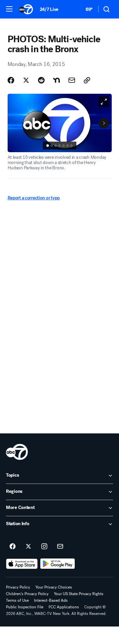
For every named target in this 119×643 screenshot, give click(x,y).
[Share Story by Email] (71, 80)
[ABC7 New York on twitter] (28, 546)
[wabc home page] (17, 452)
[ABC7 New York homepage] (26, 9)
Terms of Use (17, 600)
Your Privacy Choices (53, 587)
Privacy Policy (18, 587)
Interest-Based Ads (51, 600)
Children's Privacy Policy (27, 594)
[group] (59, 146)
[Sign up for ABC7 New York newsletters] (60, 546)
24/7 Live (49, 9)
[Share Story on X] (26, 80)
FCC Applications (64, 607)
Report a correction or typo (34, 198)
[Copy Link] (87, 80)
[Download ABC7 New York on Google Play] (57, 563)
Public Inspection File (24, 607)
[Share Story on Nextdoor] (56, 80)
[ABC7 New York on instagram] (44, 546)
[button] (9, 9)
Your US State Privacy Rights (78, 594)
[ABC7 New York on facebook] (12, 546)
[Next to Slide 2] (104, 123)
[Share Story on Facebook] (11, 80)
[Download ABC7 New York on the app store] (22, 563)
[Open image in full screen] (104, 101)
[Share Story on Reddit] (41, 80)
